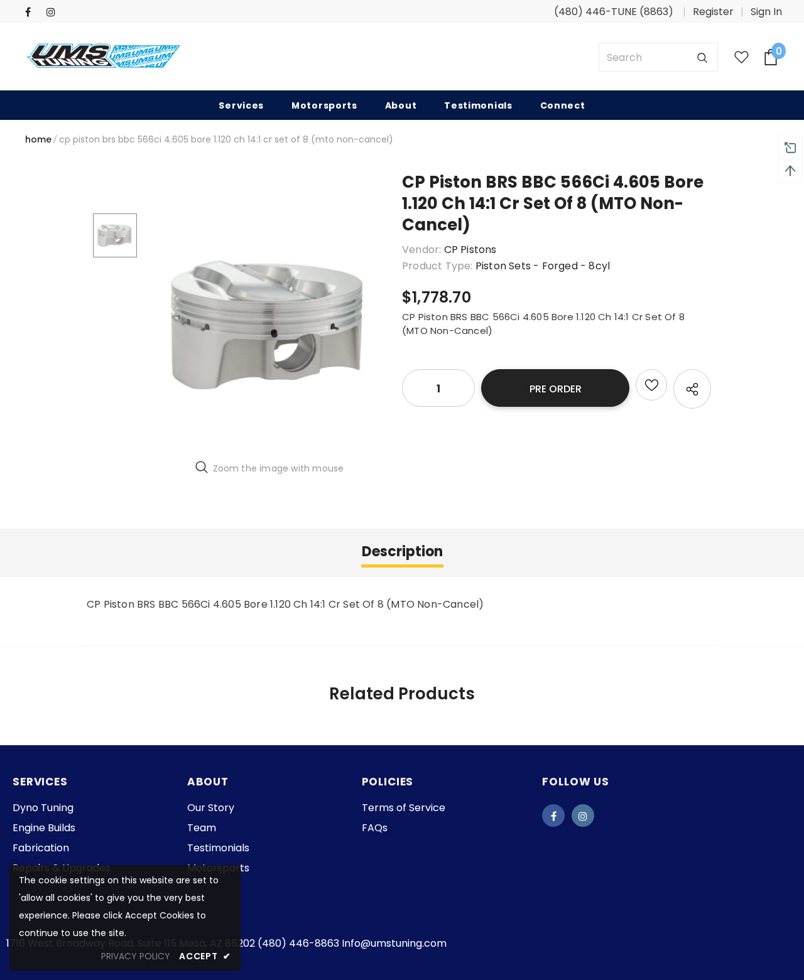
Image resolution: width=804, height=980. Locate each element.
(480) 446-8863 (298, 943)
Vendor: (421, 249)
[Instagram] (54, 12)
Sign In (766, 11)
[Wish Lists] (651, 385)
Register (713, 11)
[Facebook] (33, 12)
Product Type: (437, 266)
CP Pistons (470, 249)
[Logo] (103, 57)
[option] (269, 325)
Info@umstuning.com (394, 943)
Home (38, 139)
